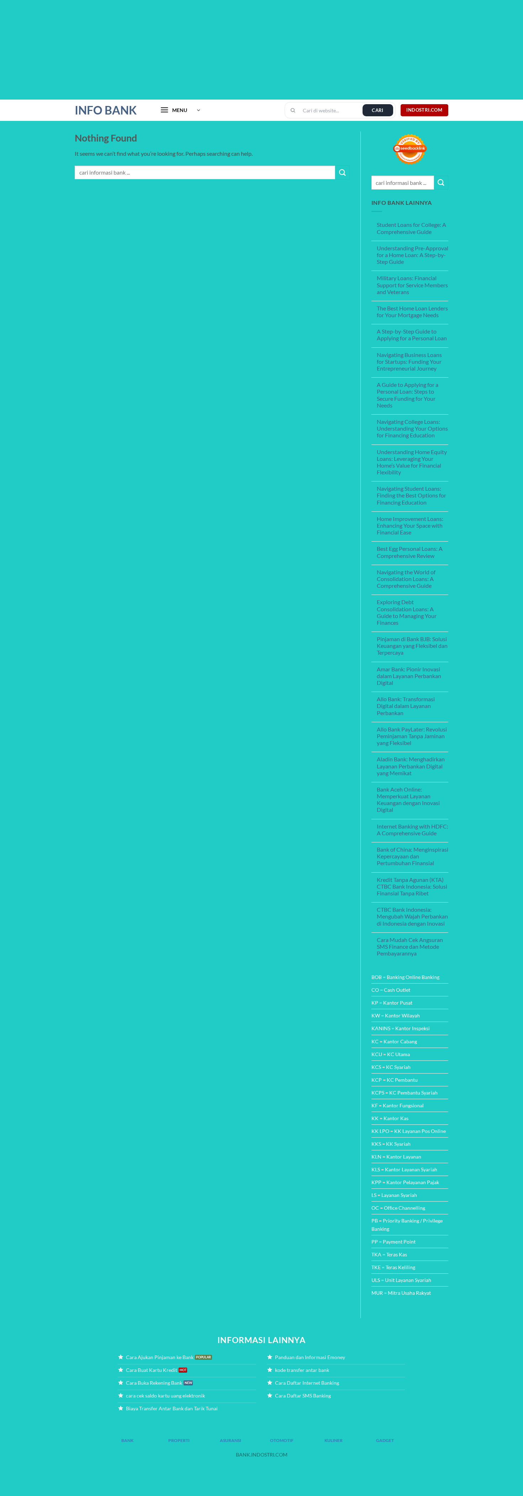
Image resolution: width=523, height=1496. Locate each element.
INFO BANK (106, 110)
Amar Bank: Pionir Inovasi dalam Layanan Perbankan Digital (409, 676)
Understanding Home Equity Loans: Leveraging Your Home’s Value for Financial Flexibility (412, 462)
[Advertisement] (213, 50)
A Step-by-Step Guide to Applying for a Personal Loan (412, 334)
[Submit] (342, 172)
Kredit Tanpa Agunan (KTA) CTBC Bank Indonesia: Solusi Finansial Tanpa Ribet (412, 886)
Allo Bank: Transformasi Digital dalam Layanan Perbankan (406, 706)
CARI (378, 110)
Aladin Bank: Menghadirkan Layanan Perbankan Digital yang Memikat (411, 766)
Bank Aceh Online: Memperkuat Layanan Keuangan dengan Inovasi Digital (408, 799)
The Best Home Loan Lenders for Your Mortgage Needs (412, 311)
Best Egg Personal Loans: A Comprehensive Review (410, 552)
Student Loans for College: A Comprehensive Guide (411, 228)
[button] (180, 110)
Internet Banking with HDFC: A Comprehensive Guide (412, 829)
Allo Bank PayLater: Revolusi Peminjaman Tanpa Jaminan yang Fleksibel (412, 736)
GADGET (385, 1440)
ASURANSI (230, 1440)
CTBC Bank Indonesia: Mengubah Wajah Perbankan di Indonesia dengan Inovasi (412, 916)
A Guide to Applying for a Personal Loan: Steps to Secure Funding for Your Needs (407, 395)
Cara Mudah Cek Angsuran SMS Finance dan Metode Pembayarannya (410, 946)
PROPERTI (179, 1440)
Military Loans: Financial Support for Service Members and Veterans (412, 285)
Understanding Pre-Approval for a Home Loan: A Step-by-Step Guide (412, 255)
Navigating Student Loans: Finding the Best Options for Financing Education (411, 495)
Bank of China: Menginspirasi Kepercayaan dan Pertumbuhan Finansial (412, 856)
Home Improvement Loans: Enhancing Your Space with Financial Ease (410, 525)
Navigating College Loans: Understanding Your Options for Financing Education (412, 428)
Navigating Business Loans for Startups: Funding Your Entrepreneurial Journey (409, 361)
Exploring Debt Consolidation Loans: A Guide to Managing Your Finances (407, 612)
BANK (127, 1440)
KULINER (333, 1440)
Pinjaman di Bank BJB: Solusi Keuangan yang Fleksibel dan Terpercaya (412, 645)
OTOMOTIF (282, 1440)
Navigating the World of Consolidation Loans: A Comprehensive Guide (406, 579)
